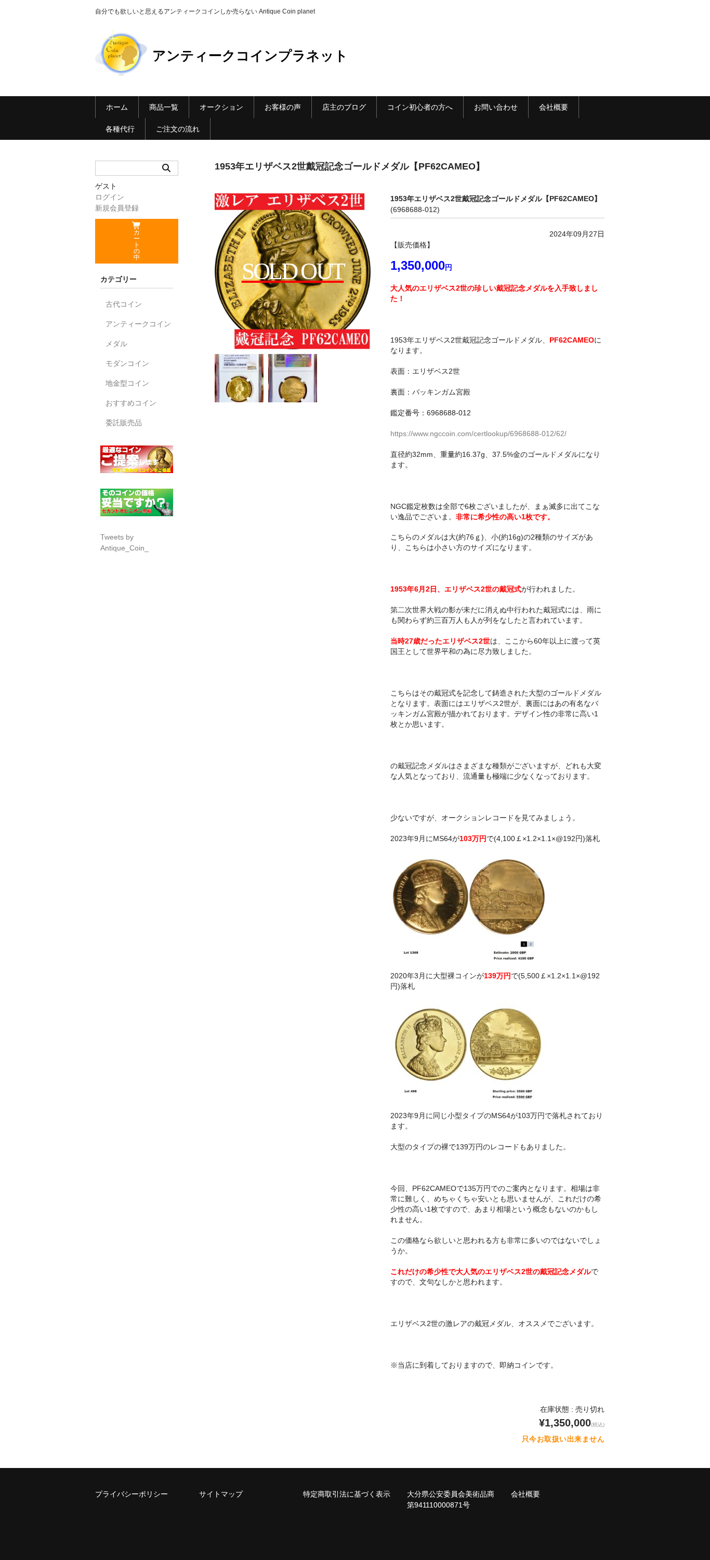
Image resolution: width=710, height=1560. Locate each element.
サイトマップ (221, 1494)
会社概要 (553, 107)
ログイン (109, 197)
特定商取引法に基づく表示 (346, 1494)
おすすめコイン (131, 403)
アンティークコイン (138, 324)
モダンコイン (127, 363)
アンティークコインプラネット (250, 55)
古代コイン (124, 304)
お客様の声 (283, 107)
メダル (116, 343)
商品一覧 (163, 107)
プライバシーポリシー (131, 1494)
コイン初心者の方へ (420, 107)
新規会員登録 (117, 208)
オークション (221, 107)
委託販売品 (124, 422)
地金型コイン (127, 383)
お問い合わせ (496, 107)
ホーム (117, 107)
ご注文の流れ (178, 129)
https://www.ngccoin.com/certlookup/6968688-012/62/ (478, 433)
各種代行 (120, 129)
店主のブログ (344, 107)
